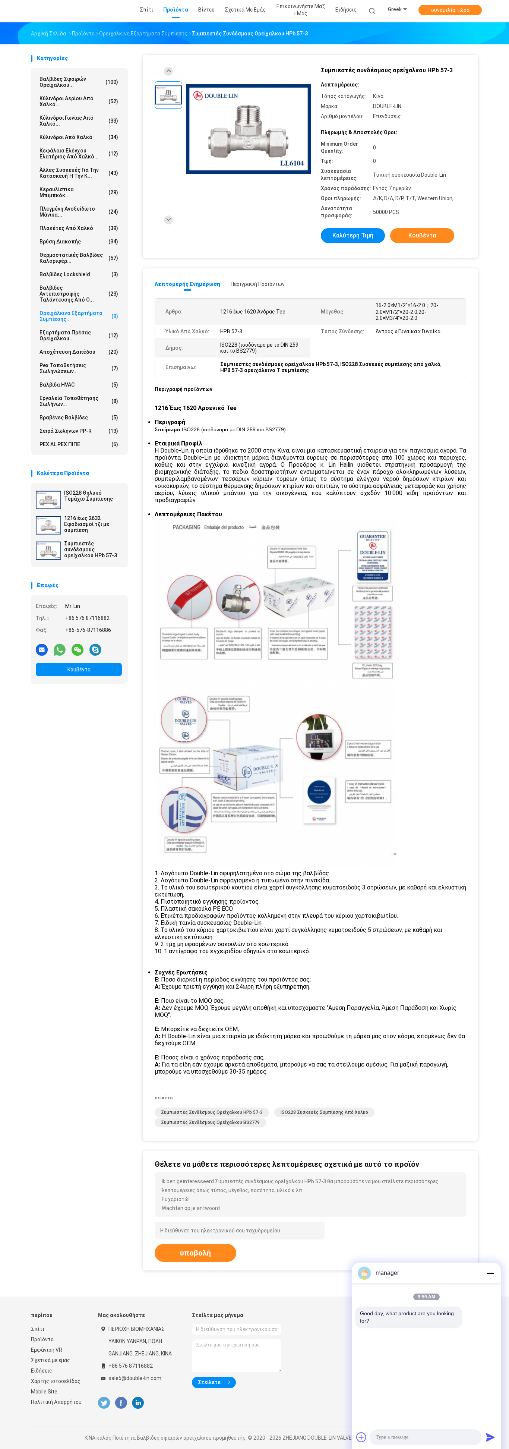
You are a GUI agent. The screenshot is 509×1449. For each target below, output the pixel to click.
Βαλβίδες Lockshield (78, 274)
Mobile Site (44, 1392)
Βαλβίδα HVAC (78, 385)
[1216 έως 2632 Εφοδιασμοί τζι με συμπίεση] (48, 525)
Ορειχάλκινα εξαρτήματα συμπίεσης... (78, 316)
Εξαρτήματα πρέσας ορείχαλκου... (78, 335)
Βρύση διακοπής (78, 242)
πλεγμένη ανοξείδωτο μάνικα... (78, 212)
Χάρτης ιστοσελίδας (55, 1381)
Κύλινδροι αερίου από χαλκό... (78, 101)
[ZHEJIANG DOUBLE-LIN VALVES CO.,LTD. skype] (95, 649)
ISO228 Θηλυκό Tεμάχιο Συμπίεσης (88, 496)
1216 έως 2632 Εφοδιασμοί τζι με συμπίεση (86, 524)
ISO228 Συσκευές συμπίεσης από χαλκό (324, 1112)
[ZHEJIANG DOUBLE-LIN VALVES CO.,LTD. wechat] (77, 649)
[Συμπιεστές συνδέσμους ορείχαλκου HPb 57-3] (48, 550)
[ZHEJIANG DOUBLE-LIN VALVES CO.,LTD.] (60, 11)
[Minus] (490, 1273)
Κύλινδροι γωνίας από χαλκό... (78, 121)
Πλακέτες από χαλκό (78, 228)
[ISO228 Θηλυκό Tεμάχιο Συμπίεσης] (48, 500)
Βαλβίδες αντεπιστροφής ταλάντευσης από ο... (78, 294)
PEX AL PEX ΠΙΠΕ (78, 444)
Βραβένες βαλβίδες (78, 417)
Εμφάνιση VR (46, 1350)
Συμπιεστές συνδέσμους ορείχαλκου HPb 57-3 (90, 549)
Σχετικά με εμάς (50, 1360)
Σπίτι (37, 1329)
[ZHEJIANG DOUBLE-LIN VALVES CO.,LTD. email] (42, 649)
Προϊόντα (42, 1339)
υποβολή (195, 1252)
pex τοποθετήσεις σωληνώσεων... (78, 368)
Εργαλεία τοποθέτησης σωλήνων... (78, 401)
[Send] (490, 1437)
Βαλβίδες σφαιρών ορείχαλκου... (78, 82)
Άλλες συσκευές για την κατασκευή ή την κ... (78, 173)
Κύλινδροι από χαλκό (78, 137)
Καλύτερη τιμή (352, 235)
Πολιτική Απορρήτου (56, 1402)
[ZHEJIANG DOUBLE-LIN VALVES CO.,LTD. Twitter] (104, 1402)
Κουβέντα (79, 669)
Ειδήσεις (41, 1371)
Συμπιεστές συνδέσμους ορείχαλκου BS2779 (210, 1122)
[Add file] (361, 1437)
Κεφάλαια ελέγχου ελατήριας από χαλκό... (78, 154)
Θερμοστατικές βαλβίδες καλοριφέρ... (78, 258)
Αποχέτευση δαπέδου (78, 352)
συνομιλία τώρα (450, 10)
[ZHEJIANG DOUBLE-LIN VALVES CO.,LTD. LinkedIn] (138, 1402)
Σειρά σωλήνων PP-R (78, 431)
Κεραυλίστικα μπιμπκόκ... (78, 192)
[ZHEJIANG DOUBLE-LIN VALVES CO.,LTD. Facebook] (121, 1402)
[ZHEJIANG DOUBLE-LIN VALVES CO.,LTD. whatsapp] (60, 649)
